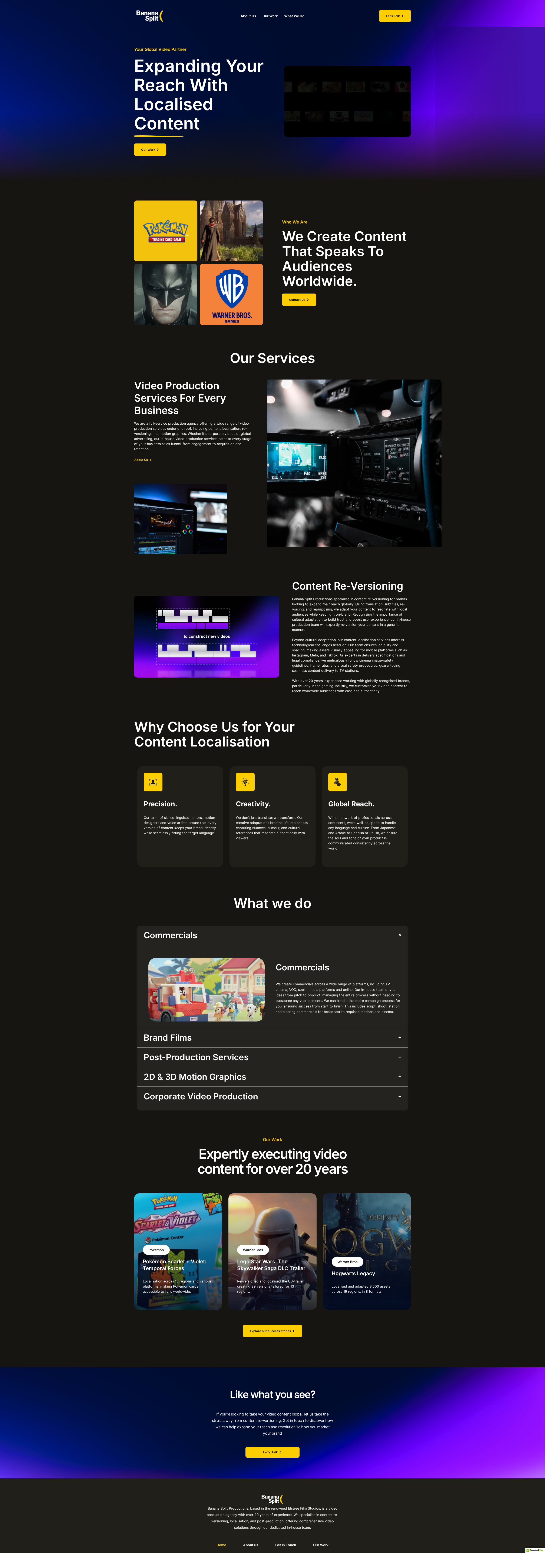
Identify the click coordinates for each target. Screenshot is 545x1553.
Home (221, 1545)
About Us (248, 16)
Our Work (270, 16)
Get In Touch (285, 1545)
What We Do (294, 16)
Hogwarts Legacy (353, 1273)
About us (250, 1545)
